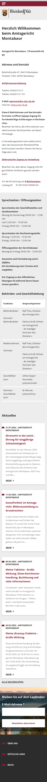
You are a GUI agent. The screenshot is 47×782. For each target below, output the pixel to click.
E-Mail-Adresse (13, 704)
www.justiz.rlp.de (19, 104)
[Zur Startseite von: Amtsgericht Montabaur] (16, 12)
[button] (4, 3)
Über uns (13, 743)
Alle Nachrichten (12, 682)
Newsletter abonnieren (23, 723)
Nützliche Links (16, 754)
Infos (11, 765)
